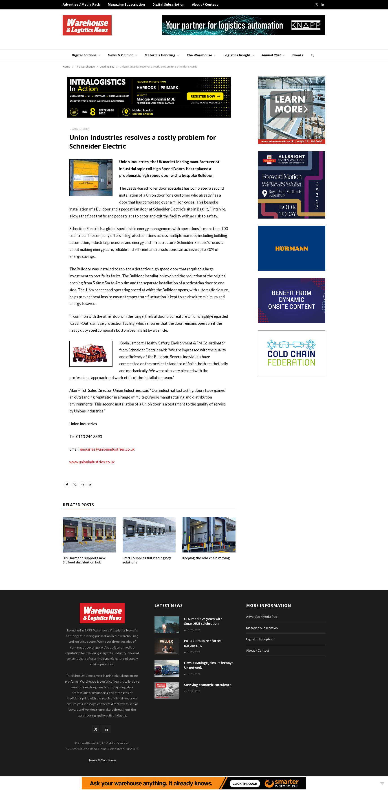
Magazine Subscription (126, 4)
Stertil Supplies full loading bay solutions (147, 560)
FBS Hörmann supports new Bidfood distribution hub (84, 560)
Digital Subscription (168, 4)
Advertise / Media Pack (81, 4)
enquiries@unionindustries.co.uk (108, 449)
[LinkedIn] (40, 209)
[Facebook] (40, 175)
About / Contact (205, 4)
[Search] (312, 55)
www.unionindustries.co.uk (92, 462)
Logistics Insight (237, 55)
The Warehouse (199, 55)
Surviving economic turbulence (207, 685)
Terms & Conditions (102, 760)
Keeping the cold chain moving (206, 558)
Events (297, 55)
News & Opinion (120, 55)
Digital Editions (84, 55)
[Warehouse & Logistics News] (87, 25)
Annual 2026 (271, 55)
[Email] (40, 197)
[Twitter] (40, 186)
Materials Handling (160, 55)
